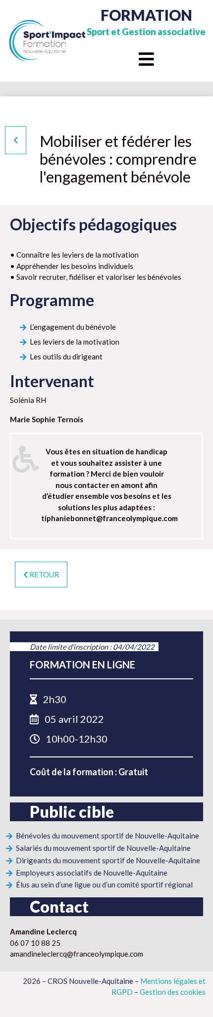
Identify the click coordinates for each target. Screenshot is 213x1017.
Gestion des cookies (173, 991)
